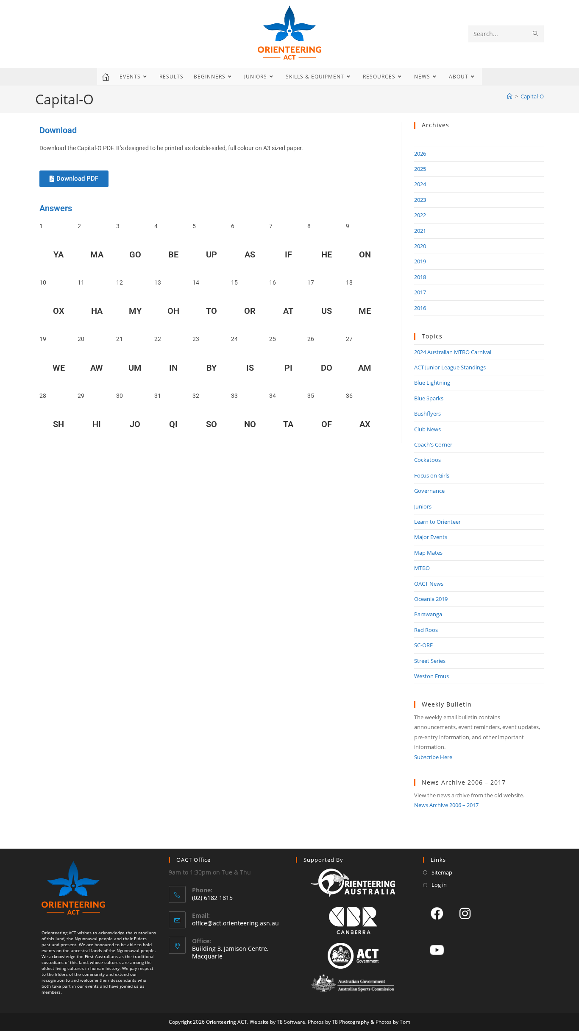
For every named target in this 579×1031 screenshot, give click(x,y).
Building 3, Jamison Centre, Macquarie (230, 952)
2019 (420, 261)
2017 (420, 292)
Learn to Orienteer (437, 521)
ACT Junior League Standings (450, 367)
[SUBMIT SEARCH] (536, 33)
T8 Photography (350, 1021)
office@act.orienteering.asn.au (235, 923)
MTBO (422, 568)
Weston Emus (431, 676)
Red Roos (426, 630)
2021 (420, 231)
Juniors (422, 506)
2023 (420, 200)
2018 (420, 277)
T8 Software (291, 1021)
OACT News (428, 583)
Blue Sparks (428, 398)
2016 (420, 308)
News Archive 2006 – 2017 (446, 805)
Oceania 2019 (431, 599)
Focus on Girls (431, 475)
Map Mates (428, 552)
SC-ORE (423, 645)
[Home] (509, 96)
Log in (439, 885)
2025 (420, 169)
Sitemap (441, 872)
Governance (429, 491)
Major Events (430, 537)
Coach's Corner (433, 444)
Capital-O (532, 96)
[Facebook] (437, 913)
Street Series (429, 661)
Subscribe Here (433, 757)
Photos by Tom (393, 1021)
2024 (420, 184)
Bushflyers (427, 413)
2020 (420, 246)
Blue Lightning (432, 382)
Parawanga (428, 614)
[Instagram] (465, 913)
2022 (420, 215)
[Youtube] (437, 949)
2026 (420, 153)
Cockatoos (427, 460)
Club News (427, 429)
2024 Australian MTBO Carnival (452, 352)
